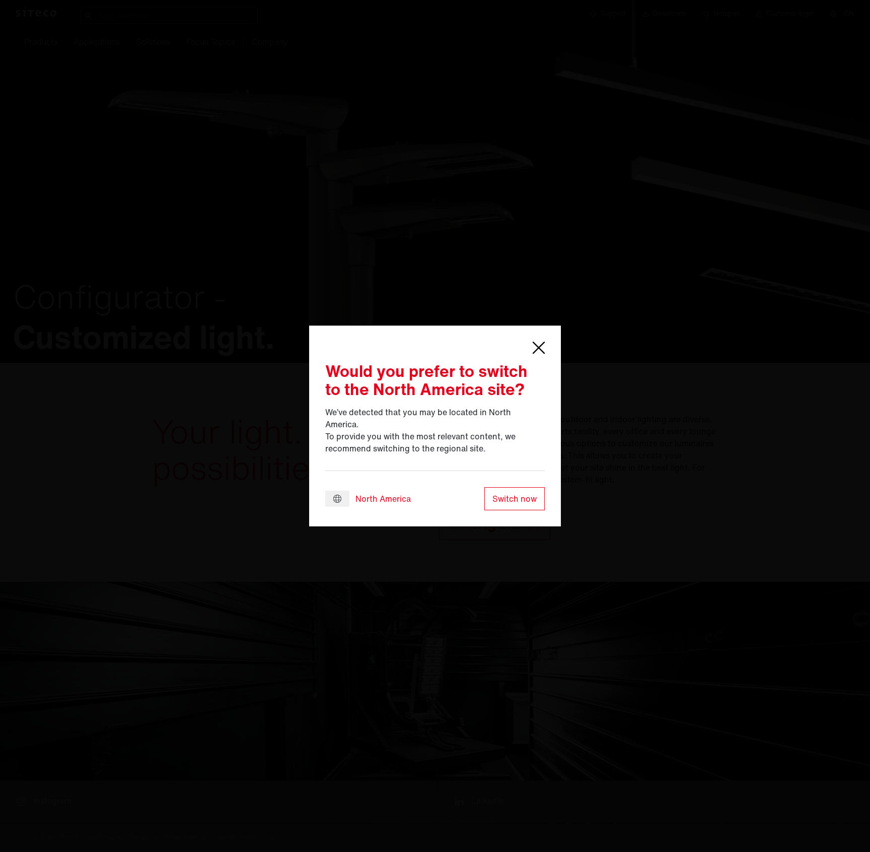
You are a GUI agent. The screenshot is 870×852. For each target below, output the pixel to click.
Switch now (514, 499)
